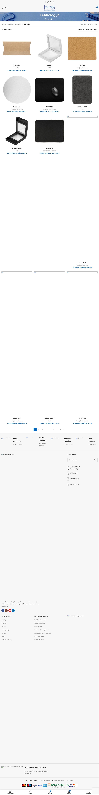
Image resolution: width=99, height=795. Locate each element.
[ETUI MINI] (16, 48)
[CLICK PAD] (49, 131)
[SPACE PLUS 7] (16, 131)
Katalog (3, 620)
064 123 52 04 (74, 484)
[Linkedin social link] (53, 1)
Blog (2, 636)
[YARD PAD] (49, 89)
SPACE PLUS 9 (49, 418)
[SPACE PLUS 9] (49, 344)
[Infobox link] (12, 442)
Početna (3, 24)
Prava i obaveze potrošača (42, 633)
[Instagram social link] (48, 1)
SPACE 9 (49, 65)
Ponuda (3, 633)
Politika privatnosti (39, 620)
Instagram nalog (6, 639)
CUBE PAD (16, 418)
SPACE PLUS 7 (17, 148)
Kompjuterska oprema (82, 68)
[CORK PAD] (82, 48)
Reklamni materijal (14, 24)
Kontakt (3, 626)
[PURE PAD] (82, 188)
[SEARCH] (95, 460)
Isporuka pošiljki (39, 636)
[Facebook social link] (45, 1)
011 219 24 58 (74, 479)
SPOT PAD (16, 107)
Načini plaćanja (39, 639)
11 (60, 429)
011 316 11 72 (74, 473)
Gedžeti (82, 109)
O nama (3, 623)
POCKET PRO (82, 107)
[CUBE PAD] (16, 344)
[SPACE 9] (49, 48)
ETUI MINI (17, 65)
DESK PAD (82, 418)
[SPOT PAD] (16, 89)
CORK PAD (82, 65)
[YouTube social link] (50, 1)
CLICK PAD (49, 148)
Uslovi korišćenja (39, 623)
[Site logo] (49, 8)
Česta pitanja (5, 630)
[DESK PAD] (82, 344)
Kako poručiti (38, 626)
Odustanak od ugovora (41, 630)
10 (57, 429)
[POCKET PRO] (82, 89)
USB (17, 68)
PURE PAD (82, 262)
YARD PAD (49, 107)
